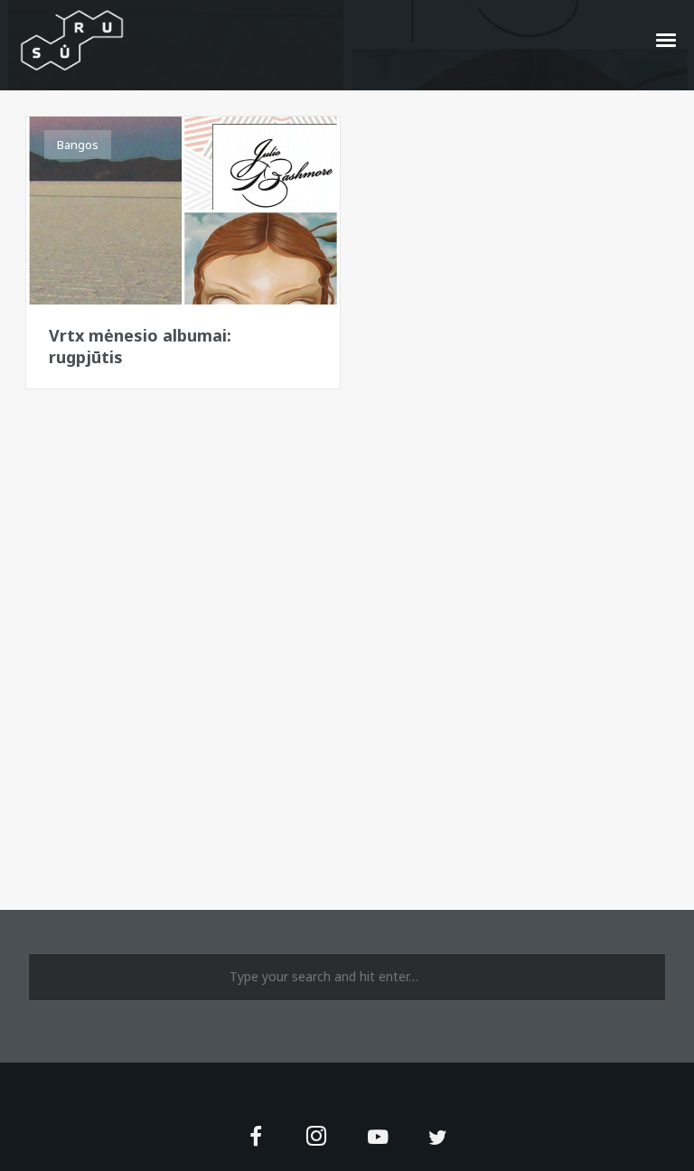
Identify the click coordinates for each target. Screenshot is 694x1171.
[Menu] (667, 38)
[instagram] (316, 1138)
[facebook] (256, 1138)
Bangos (77, 144)
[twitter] (437, 1138)
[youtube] (378, 1147)
